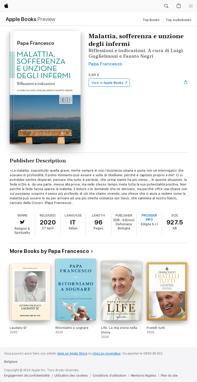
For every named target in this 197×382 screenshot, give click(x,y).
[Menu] (191, 6)
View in (107, 83)
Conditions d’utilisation (109, 375)
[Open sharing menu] (185, 82)
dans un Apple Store (72, 353)
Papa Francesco (105, 63)
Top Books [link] (151, 20)
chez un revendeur (107, 353)
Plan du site (169, 375)
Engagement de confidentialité (27, 375)
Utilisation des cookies (71, 375)
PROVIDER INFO (149, 217)
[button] (166, 6)
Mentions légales (143, 375)
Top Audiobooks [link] (178, 20)
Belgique (10, 362)
